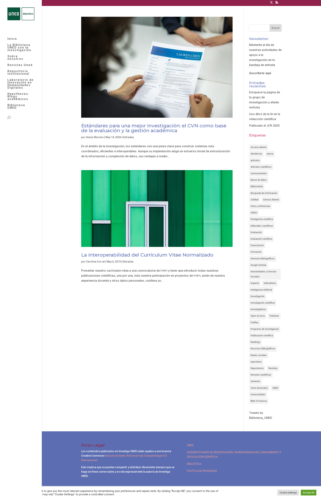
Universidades (258, 394)
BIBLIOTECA (194, 463)
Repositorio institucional (18, 72)
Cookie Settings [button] (288, 492)
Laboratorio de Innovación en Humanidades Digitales (20, 84)
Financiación (257, 245)
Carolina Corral (95, 261)
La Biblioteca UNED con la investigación (19, 48)
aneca (270, 153)
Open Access (258, 316)
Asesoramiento (259, 173)
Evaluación (256, 232)
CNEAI (254, 212)
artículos (255, 160)
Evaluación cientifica (261, 239)
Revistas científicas (261, 375)
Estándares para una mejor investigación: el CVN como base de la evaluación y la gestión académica (153, 128)
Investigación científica (263, 303)
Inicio (12, 39)
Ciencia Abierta (271, 199)
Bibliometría (257, 186)
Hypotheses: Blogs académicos (18, 97)
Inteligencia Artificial (261, 290)
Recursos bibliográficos (263, 348)
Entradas (128, 137)
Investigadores (258, 309)
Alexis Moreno (95, 137)
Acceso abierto (259, 147)
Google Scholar (258, 265)
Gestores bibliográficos (263, 258)
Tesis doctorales (259, 388)
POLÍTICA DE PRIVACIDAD (202, 470)
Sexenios (255, 381)
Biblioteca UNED (16, 107)
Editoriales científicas (262, 226)
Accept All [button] (308, 492)
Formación (256, 252)
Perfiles (255, 322)
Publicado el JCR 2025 (264, 125)
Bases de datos (259, 180)
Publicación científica (262, 335)
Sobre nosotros (15, 58)
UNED (275, 388)
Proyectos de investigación (265, 329)
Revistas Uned (20, 65)
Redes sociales (259, 355)
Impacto (255, 283)
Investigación (258, 296)
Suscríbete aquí (260, 73)
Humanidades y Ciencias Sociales (263, 274)
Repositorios (257, 368)
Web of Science (259, 401)
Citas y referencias (260, 206)
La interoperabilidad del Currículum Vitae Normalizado (147, 255)
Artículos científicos (261, 167)
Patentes (274, 316)
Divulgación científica (262, 219)
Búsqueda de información (264, 193)
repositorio (256, 361)
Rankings (255, 342)
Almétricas (256, 153)
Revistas (273, 368)
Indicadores (270, 283)
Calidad (254, 199)
